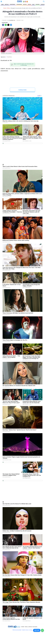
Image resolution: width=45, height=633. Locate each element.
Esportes (37, 4)
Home (2, 4)
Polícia (29, 4)
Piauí (33, 4)
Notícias (7, 4)
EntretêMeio (12, 4)
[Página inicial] (19, 1)
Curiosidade (19, 4)
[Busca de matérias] (43, 1)
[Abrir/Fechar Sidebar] (1, 1)
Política (25, 4)
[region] (22, 82)
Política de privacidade (17, 629)
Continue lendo (22, 90)
